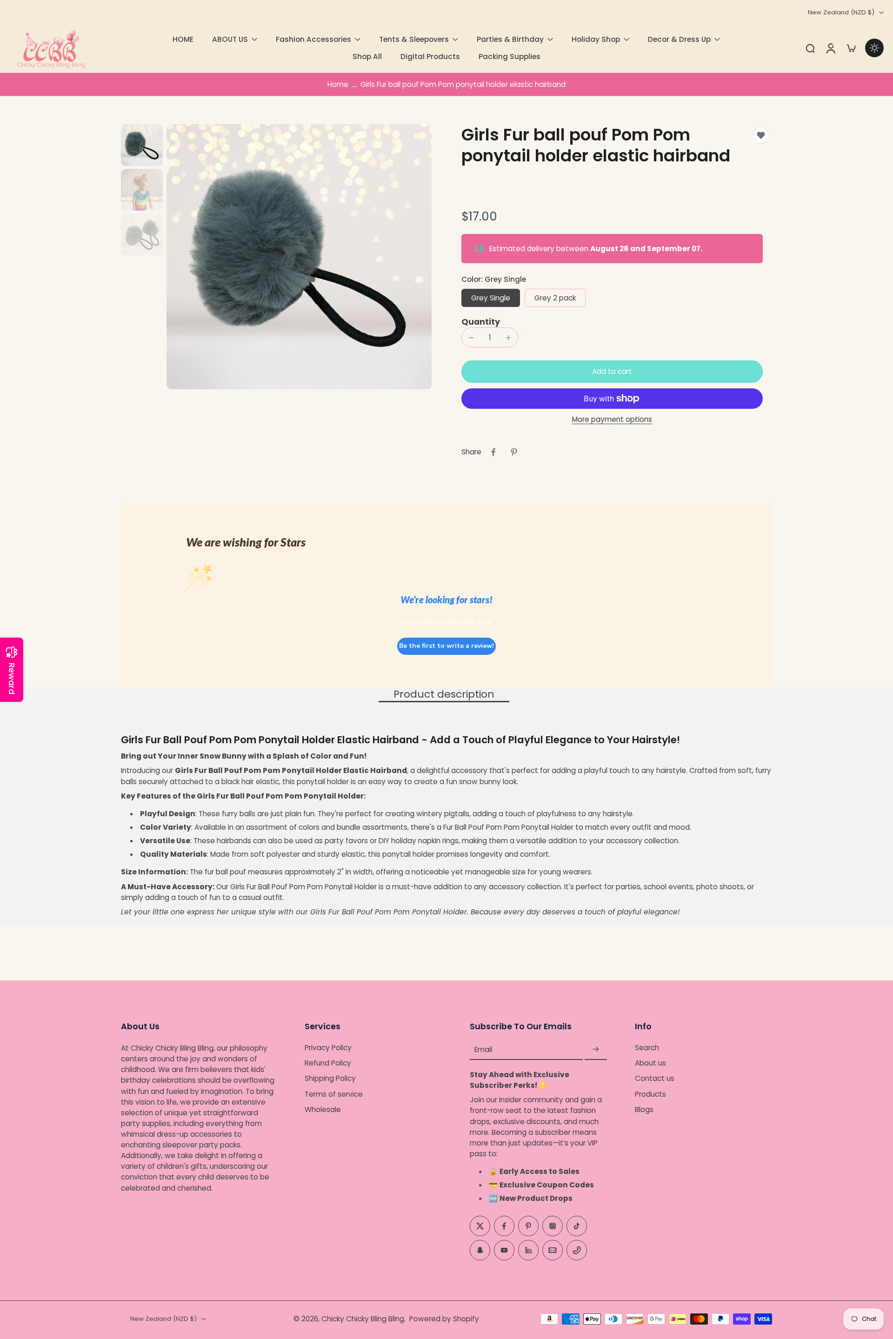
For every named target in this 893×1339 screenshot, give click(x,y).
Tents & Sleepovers (414, 39)
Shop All (367, 56)
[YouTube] (504, 1250)
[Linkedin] (528, 1250)
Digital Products (430, 56)
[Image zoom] (299, 256)
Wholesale (323, 1109)
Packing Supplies (509, 56)
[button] (612, 371)
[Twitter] (480, 1226)
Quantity (480, 321)
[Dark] (874, 48)
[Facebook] (504, 1226)
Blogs (644, 1109)
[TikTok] (576, 1226)
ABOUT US (230, 39)
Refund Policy (328, 1063)
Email (483, 1049)
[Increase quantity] (508, 337)
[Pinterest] (528, 1226)
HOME (183, 39)
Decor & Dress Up (679, 39)
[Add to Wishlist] (760, 135)
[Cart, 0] (851, 48)
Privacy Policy (328, 1048)
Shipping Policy (330, 1079)
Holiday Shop (596, 39)
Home (337, 84)
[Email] (552, 1250)
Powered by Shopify (444, 1319)
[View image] (142, 145)
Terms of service (334, 1094)
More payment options (612, 420)
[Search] (810, 48)
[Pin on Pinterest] (514, 452)
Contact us (654, 1079)
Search (647, 1048)
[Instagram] (552, 1226)
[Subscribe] (596, 1049)
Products (650, 1094)
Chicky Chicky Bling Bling (362, 1319)
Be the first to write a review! (446, 645)
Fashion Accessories (313, 39)
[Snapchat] (480, 1250)
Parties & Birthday (510, 39)
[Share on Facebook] (493, 452)
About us (650, 1063)
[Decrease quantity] (471, 338)
